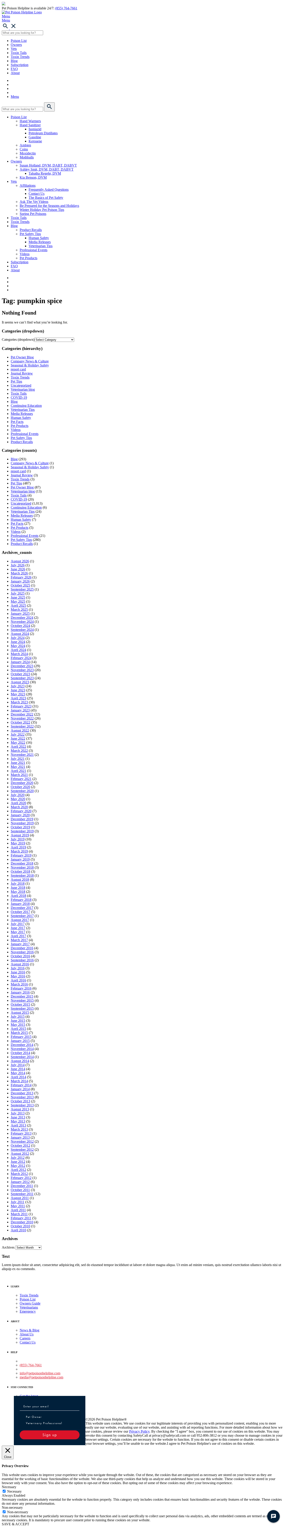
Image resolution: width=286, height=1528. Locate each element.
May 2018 (18, 892)
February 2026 (21, 577)
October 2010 (20, 1226)
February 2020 (21, 811)
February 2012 (21, 1178)
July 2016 (18, 968)
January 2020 (20, 815)
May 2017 (18, 932)
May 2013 (18, 1121)
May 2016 (18, 976)
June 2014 (18, 1069)
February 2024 (21, 658)
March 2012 (19, 1174)
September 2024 (22, 630)
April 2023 (18, 698)
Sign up (49, 1434)
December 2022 (22, 714)
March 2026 (19, 573)
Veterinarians (29, 1307)
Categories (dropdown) (18, 339)
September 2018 (22, 875)
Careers (25, 1338)
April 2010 (18, 1230)
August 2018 (20, 879)
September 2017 (22, 916)
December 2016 (22, 948)
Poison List (19, 41)
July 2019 (18, 839)
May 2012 (18, 1166)
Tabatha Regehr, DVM (45, 173)
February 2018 (21, 900)
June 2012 (18, 1162)
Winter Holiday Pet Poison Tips (42, 210)
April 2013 (18, 1125)
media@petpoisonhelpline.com (41, 1377)
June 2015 (18, 1020)
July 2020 (18, 795)
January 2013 (20, 1137)
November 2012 (22, 1141)
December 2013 (22, 1093)
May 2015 (18, 1025)
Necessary (14, 1491)
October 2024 (20, 626)
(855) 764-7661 (66, 8)
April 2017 (18, 936)
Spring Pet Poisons (33, 214)
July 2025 (18, 593)
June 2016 (18, 972)
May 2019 (18, 843)
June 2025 (18, 597)
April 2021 (18, 771)
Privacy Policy (139, 1431)
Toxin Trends (20, 57)
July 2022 (18, 734)
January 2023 (20, 710)
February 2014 (21, 1085)
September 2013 (22, 1105)
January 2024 (20, 662)
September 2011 (22, 1194)
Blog (14, 61)
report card (18, 369)
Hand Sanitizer (30, 125)
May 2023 (18, 694)
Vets (14, 49)
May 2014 (18, 1073)
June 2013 (18, 1117)
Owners (16, 45)
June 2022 (18, 738)
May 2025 (18, 601)
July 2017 (18, 924)
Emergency (28, 1311)
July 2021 (18, 759)
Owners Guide (30, 1303)
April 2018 (18, 896)
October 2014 (20, 1053)
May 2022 (18, 742)
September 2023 (22, 678)
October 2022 (20, 722)
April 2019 (18, 847)
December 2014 (22, 1045)
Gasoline (35, 137)
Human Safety (39, 238)
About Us (27, 1334)
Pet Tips (16, 381)
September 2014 (22, 1057)
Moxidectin (28, 153)
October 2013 (20, 1101)
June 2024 (18, 642)
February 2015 (21, 1037)
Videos (24, 254)
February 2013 (21, 1133)
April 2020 (18, 803)
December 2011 (22, 1186)
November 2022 (22, 718)
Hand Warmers (30, 121)
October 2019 (20, 827)
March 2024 (19, 654)
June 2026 (18, 569)
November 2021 (22, 754)
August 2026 (20, 561)
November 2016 (22, 952)
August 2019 (20, 835)
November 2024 (22, 622)
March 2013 (19, 1129)
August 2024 (20, 634)
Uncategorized (21, 385)
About (15, 73)
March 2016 (19, 984)
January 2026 (20, 581)
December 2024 (22, 617)
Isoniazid (35, 129)
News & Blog (29, 1330)
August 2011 (20, 1198)
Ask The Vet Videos (34, 202)
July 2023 (18, 686)
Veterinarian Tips (41, 246)
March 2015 (19, 1033)
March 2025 (19, 609)
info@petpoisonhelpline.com (40, 1373)
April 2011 (18, 1210)
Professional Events (33, 250)
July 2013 (18, 1113)
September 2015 (22, 1008)
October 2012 (20, 1145)
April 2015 (18, 1029)
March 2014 (19, 1081)
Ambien (25, 145)
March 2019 (19, 851)
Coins (24, 149)
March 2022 (19, 750)
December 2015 (22, 996)
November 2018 (22, 867)
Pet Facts (17, 422)
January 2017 (20, 944)
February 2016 (21, 988)
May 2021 (18, 767)
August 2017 (20, 920)
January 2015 (20, 1041)
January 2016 (20, 992)
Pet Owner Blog (22, 357)
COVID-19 (19, 397)
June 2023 (18, 690)
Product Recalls (31, 230)
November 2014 (22, 1049)
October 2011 (20, 1190)
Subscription (19, 65)
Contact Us (36, 193)
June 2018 (18, 887)
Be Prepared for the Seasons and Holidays (49, 206)
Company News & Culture (30, 361)
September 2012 (22, 1149)
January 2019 (20, 859)
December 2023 (22, 666)
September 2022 (22, 726)
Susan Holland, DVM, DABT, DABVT (48, 165)
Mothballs (27, 157)
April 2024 (18, 650)
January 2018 (20, 904)
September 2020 (22, 791)
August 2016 (20, 964)
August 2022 (20, 730)
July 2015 (18, 1016)
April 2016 (18, 980)
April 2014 (18, 1077)
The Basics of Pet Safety (46, 197)
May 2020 (18, 799)
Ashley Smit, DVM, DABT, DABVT (47, 169)
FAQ (14, 69)
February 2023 (21, 706)
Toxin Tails (19, 53)
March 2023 (19, 702)
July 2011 (17, 1202)
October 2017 (20, 912)
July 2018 (18, 883)
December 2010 (22, 1222)
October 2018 (20, 871)
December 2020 (22, 783)
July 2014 (18, 1065)
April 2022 (18, 746)
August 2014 (20, 1061)
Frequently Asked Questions (49, 189)
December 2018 (22, 863)
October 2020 (20, 787)
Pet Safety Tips (30, 234)
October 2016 (20, 956)
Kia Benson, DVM (33, 177)
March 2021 (19, 775)
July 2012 (18, 1157)
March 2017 (19, 940)
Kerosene (35, 141)
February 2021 (21, 779)
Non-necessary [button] (12, 1507)
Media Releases (40, 242)
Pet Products (28, 258)
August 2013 (20, 1109)
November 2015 (22, 1000)
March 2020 (19, 807)
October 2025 (20, 585)
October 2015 (20, 1004)
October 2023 (20, 674)
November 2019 (22, 823)
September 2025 (22, 589)
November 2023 (22, 670)
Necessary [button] (9, 1487)
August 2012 (20, 1153)
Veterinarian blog (23, 389)
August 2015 (20, 1012)
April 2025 (18, 605)
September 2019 (22, 831)
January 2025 (20, 613)
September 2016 (22, 960)
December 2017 (22, 908)
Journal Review (22, 373)
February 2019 (21, 855)
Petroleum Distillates (43, 133)
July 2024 (18, 638)
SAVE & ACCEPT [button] (15, 1524)
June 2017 (18, 928)
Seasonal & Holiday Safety (30, 365)
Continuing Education (26, 405)
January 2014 (20, 1089)
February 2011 (21, 1218)
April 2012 (18, 1170)
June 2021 (18, 763)
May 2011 (18, 1206)
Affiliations (28, 185)
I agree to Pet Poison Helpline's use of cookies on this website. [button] (211, 1443)
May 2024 (18, 646)
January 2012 (20, 1182)
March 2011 (19, 1214)
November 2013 (22, 1097)
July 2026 (18, 565)
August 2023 (20, 682)
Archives (8, 1247)
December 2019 (22, 819)
